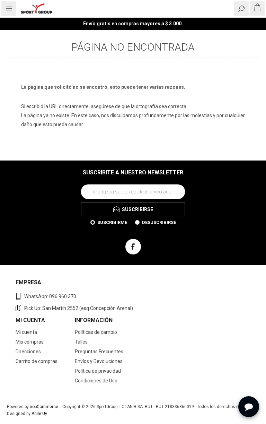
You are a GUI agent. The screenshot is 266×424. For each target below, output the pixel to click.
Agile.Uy (39, 413)
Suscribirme (112, 222)
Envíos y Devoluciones (99, 361)
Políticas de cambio (96, 332)
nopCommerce (44, 406)
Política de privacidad (98, 371)
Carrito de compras (36, 361)
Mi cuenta (26, 332)
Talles (81, 342)
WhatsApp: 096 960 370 (50, 296)
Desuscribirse (159, 222)
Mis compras (30, 342)
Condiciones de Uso (96, 380)
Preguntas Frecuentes (99, 351)
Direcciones (28, 351)
